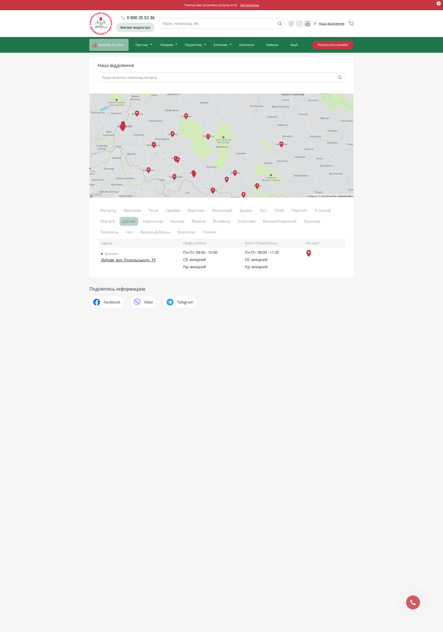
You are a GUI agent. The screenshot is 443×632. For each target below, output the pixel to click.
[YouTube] (307, 23)
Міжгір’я (107, 221)
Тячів (153, 210)
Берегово (196, 210)
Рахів (279, 210)
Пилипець (109, 232)
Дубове (128, 221)
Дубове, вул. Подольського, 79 (128, 260)
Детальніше (249, 5)
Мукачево (132, 210)
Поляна (209, 232)
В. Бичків (323, 210)
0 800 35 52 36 (141, 17)
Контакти (246, 45)
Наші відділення (331, 23)
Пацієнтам (193, 45)
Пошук (340, 77)
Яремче (199, 221)
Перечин (299, 210)
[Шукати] (278, 23)
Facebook (112, 302)
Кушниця (312, 221)
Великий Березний (279, 221)
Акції (294, 45)
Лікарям (166, 45)
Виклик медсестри (135, 27)
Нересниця (153, 221)
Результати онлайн (333, 45)
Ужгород (108, 210)
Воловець (221, 221)
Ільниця (177, 221)
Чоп (129, 232)
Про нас (141, 45)
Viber (148, 302)
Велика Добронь (155, 232)
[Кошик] (351, 23)
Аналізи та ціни (111, 45)
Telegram (185, 302)
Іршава (246, 210)
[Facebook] (291, 23)
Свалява (172, 210)
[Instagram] (299, 23)
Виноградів (222, 210)
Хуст (263, 210)
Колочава (246, 221)
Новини (272, 45)
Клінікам (220, 45)
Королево (186, 232)
